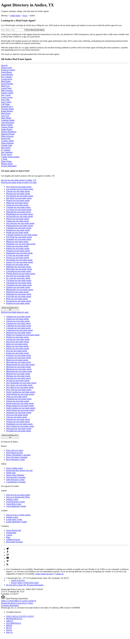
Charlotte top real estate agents (18, 207)
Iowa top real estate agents (16, 351)
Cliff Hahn (5, 104)
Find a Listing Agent (14, 468)
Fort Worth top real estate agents (19, 237)
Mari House (6, 113)
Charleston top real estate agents (19, 285)
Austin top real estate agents (17, 205)
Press (8, 537)
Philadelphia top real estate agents (19, 214)
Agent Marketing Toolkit (16, 506)
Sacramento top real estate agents (19, 260)
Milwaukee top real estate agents (19, 269)
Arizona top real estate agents (18, 321)
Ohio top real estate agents (16, 396)
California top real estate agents (18, 326)
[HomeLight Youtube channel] (7, 558)
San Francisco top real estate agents (20, 223)
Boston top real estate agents (17, 264)
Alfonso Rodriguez (8, 132)
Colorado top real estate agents (18, 328)
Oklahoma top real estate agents (18, 399)
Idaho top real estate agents (17, 344)
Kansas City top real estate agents (19, 262)
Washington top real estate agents (19, 253)
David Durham (7, 84)
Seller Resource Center (15, 479)
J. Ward (4, 159)
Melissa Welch (7, 164)
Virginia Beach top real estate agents (20, 274)
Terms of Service (18, 580)
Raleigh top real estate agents (17, 248)
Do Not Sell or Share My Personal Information (25, 585)
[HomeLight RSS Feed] (7, 565)
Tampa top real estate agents (17, 246)
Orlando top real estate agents (18, 251)
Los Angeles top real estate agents (19, 189)
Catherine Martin (8, 120)
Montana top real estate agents (18, 376)
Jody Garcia (6, 95)
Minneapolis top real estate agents (19, 290)
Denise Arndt (6, 68)
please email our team (44, 574)
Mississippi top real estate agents (19, 371)
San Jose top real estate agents (18, 276)
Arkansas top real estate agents (18, 323)
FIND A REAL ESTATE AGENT (20, 616)
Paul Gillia (5, 100)
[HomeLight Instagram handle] (7, 555)
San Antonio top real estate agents (19, 196)
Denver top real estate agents (17, 219)
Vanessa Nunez (7, 127)
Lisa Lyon (5, 116)
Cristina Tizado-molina (10, 157)
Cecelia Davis (6, 79)
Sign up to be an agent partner (18, 495)
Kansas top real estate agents (17, 353)
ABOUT (9, 621)
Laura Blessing (7, 74)
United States (15, 15)
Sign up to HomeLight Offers (18, 497)
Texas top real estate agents (17, 415)
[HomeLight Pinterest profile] (7, 562)
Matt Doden (6, 81)
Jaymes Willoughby (9, 166)
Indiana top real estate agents (17, 348)
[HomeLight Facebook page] (7, 552)
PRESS (9, 625)
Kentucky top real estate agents (18, 355)
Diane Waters (6, 161)
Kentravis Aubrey (8, 70)
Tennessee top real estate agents (18, 412)
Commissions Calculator (16, 482)
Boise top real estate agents (17, 299)
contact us (59, 574)
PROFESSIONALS (14, 619)
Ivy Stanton (5, 150)
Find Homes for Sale (14, 453)
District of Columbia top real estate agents (22, 335)
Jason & (4, 65)
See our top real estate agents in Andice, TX (18, 180)
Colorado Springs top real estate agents (21, 235)
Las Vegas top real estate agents (18, 210)
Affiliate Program (13, 539)
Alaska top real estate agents (17, 319)
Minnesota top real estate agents (18, 369)
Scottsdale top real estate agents (18, 239)
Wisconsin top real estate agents (18, 428)
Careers (9, 535)
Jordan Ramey (7, 129)
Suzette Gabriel (7, 93)
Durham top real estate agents (18, 303)
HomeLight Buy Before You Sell (19, 470)
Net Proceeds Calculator (16, 477)
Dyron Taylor (6, 154)
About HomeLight (13, 530)
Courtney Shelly (7, 141)
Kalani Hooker (7, 111)
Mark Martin (6, 118)
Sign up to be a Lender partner (18, 515)
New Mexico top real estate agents (20, 387)
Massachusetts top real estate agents (20, 364)
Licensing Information (10, 605)
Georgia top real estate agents (18, 339)
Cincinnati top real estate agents (18, 283)
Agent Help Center (13, 504)
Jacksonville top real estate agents (19, 216)
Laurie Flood (6, 88)
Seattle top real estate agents (17, 232)
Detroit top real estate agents (17, 292)
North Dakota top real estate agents (20, 394)
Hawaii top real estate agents (17, 342)
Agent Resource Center (15, 502)
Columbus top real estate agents (18, 228)
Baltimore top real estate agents (18, 267)
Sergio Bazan (6, 72)
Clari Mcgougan (7, 122)
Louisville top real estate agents (18, 271)
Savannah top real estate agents (18, 301)
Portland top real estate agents (18, 230)
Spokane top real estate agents (18, 287)
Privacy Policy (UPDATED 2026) (25, 583)
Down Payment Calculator (16, 457)
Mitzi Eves (5, 86)
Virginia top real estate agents (18, 422)
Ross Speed (5, 148)
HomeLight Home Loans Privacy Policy (17, 603)
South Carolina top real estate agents (20, 408)
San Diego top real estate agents (19, 198)
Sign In (9, 630)
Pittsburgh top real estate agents (18, 294)
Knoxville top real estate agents (18, 296)
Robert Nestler (7, 125)
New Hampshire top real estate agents (21, 383)
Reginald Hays (7, 106)
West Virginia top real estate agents (20, 426)
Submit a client (12, 499)
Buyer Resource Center (15, 459)
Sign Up (9, 632)
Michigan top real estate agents (18, 367)
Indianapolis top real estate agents (19, 226)
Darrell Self (5, 138)
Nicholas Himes (7, 109)
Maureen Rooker (8, 134)
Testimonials (11, 533)
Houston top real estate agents (18, 194)
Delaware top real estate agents (18, 332)
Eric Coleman (6, 77)
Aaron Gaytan (6, 97)
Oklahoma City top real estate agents (20, 244)
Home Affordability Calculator (18, 455)
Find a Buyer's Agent (14, 450)
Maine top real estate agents (17, 360)
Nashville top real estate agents (18, 212)
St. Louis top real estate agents (18, 278)
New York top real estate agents (18, 187)
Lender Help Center (14, 519)
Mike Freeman (7, 90)
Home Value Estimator (15, 475)
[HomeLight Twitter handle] (7, 549)
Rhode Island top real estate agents (20, 406)
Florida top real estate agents (17, 337)
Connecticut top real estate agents (19, 330)
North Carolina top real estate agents (20, 392)
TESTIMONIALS (13, 623)
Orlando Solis (6, 145)
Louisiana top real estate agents (18, 358)
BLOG (9, 628)
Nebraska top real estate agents (18, 378)
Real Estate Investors (14, 542)
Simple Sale (11, 473)
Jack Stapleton (7, 152)
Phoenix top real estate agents (18, 200)
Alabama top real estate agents (18, 316)
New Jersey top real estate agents (19, 385)
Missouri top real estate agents (18, 374)
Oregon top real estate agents (17, 401)
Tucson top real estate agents (17, 258)
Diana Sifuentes (7, 143)
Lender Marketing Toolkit (16, 522)
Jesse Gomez (6, 102)
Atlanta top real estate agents (17, 221)
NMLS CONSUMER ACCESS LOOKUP (18, 601)
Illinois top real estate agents (17, 346)
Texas (24, 15)
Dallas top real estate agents (17, 203)
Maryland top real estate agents (18, 362)
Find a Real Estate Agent (35, 30)
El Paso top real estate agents (17, 255)
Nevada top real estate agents (17, 380)
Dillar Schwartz (7, 136)
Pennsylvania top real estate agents (20, 403)
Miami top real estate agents (17, 242)
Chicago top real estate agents (18, 191)
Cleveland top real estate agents (18, 280)
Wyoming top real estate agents (18, 431)
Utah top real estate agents (16, 417)
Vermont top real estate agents (18, 419)
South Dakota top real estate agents (20, 410)
